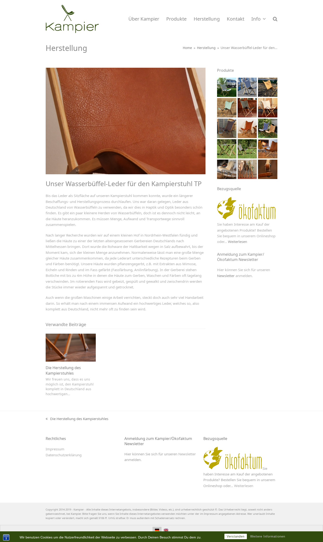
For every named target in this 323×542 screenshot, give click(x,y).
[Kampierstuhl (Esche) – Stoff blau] (247, 87)
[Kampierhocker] (226, 148)
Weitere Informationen (267, 536)
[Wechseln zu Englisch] (166, 530)
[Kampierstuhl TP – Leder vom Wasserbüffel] (247, 127)
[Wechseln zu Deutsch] (157, 530)
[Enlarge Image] (125, 120)
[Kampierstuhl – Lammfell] (226, 168)
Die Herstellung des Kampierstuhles (63, 370)
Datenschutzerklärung (64, 454)
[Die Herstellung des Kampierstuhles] (71, 347)
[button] (275, 19)
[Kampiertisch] (247, 148)
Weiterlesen (237, 241)
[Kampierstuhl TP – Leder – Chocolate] (226, 127)
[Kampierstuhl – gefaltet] (247, 168)
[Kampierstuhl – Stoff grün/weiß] (226, 107)
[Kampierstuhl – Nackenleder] (267, 148)
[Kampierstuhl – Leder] (267, 87)
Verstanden (235, 536)
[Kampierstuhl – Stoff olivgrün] (247, 107)
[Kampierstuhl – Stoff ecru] (267, 107)
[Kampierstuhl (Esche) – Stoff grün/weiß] (226, 87)
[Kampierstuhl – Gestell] (267, 168)
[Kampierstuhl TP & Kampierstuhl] (267, 127)
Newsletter (226, 275)
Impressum (55, 449)
